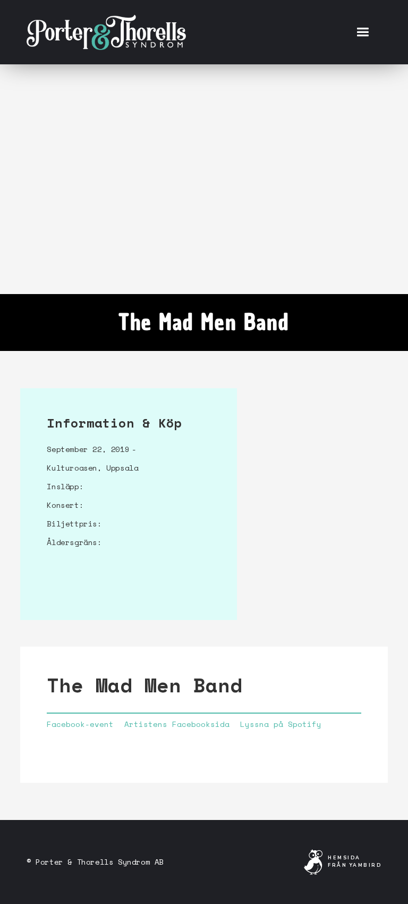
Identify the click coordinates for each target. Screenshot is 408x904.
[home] (106, 32)
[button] (362, 32)
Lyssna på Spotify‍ (280, 724)
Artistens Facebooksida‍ (177, 724)
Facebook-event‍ (80, 724)
